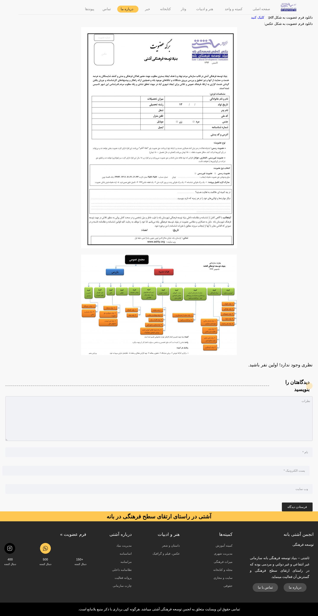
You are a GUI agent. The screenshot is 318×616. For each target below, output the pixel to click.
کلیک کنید (257, 17)
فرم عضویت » (73, 534)
